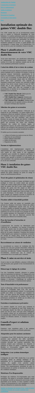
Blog (2, 20)
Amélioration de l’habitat (8, 2)
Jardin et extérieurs (6, 10)
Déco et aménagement (7, 7)
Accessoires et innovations (8, 17)
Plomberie (4, 12)
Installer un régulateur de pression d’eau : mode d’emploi (17, 388)
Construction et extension (8, 5)
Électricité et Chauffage (8, 15)
